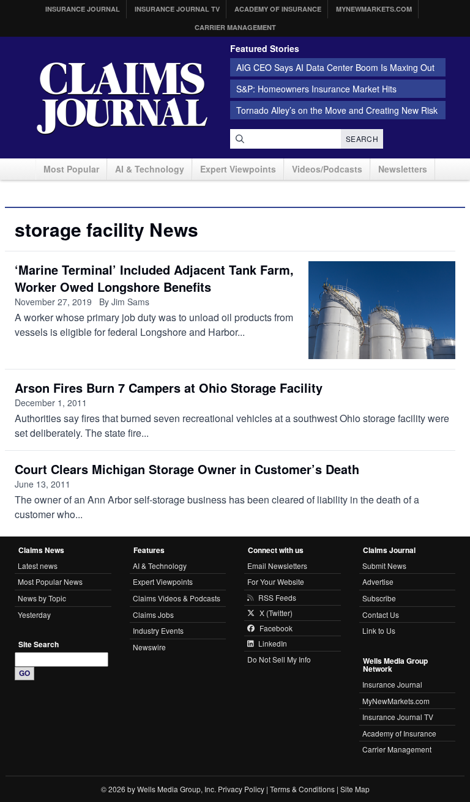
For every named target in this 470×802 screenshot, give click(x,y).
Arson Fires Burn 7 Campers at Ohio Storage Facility (169, 387)
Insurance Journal (82, 8)
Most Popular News (50, 581)
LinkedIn (272, 643)
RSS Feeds (277, 597)
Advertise (378, 581)
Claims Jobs (153, 614)
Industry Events (158, 630)
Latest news (38, 565)
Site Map (355, 789)
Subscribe (379, 598)
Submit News (384, 565)
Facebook (276, 628)
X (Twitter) (276, 613)
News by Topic (42, 598)
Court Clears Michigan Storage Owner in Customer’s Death (187, 469)
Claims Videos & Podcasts (176, 598)
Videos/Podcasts (327, 169)
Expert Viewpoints (238, 169)
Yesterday (34, 614)
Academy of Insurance (277, 8)
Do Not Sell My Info (279, 659)
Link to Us (378, 630)
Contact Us (380, 614)
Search (362, 138)
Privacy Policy (241, 789)
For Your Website (275, 581)
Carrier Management (235, 27)
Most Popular (71, 169)
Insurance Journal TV (177, 8)
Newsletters (402, 169)
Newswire (149, 647)
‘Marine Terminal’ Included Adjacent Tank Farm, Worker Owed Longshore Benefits (154, 278)
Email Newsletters (277, 565)
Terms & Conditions (302, 789)
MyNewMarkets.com (374, 8)
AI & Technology (149, 169)
